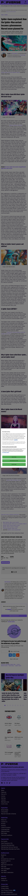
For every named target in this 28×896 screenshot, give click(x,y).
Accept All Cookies (14, 464)
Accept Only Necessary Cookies (14, 460)
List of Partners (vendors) (5, 452)
